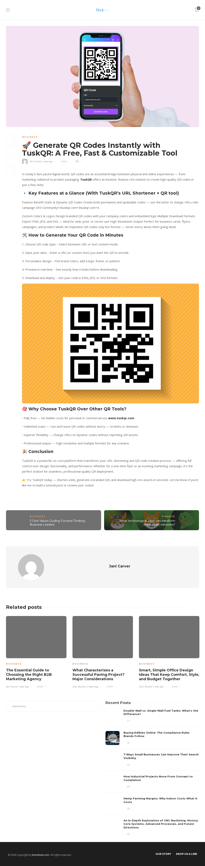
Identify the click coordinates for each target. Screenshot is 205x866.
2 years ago (92, 686)
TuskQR (86, 179)
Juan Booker (79, 686)
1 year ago (47, 161)
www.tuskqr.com (121, 418)
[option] (36, 651)
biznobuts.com (40, 855)
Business (30, 137)
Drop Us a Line (186, 853)
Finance (168, 516)
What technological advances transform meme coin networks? (147, 522)
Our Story (163, 853)
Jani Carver (35, 161)
